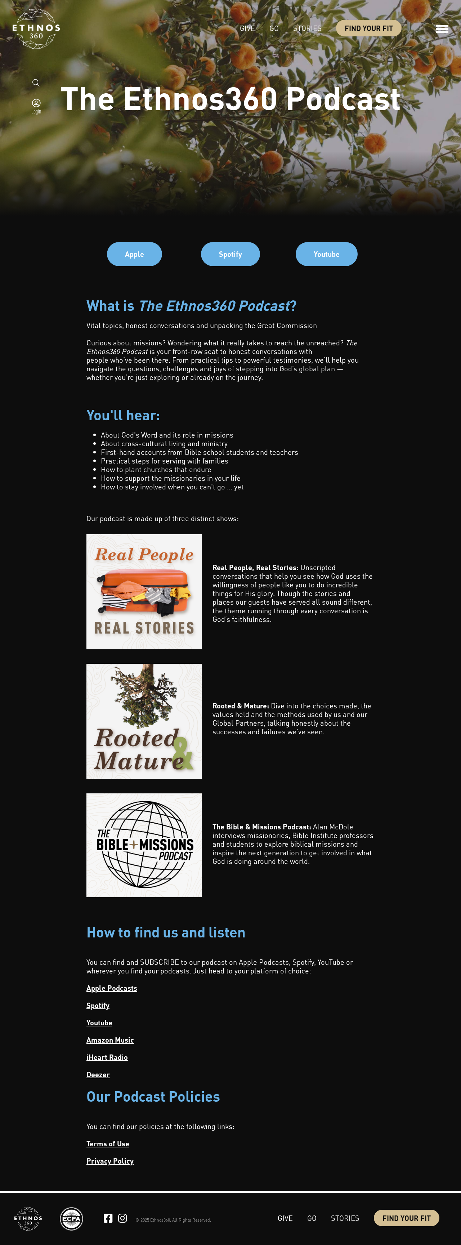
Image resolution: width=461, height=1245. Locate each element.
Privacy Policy (110, 1160)
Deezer (98, 1074)
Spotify (230, 254)
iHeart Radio (107, 1057)
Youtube (327, 254)
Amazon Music (110, 1039)
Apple (134, 254)
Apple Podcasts (111, 988)
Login (36, 111)
